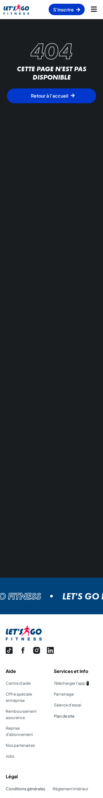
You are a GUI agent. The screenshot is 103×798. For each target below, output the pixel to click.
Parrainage (64, 694)
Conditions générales (25, 788)
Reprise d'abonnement (19, 731)
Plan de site (64, 716)
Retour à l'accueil (49, 96)
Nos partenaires (20, 745)
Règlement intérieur (70, 788)
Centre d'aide (18, 683)
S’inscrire (63, 10)
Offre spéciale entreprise (19, 697)
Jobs (10, 756)
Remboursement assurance (21, 714)
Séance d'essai (67, 704)
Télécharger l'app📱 (72, 683)
